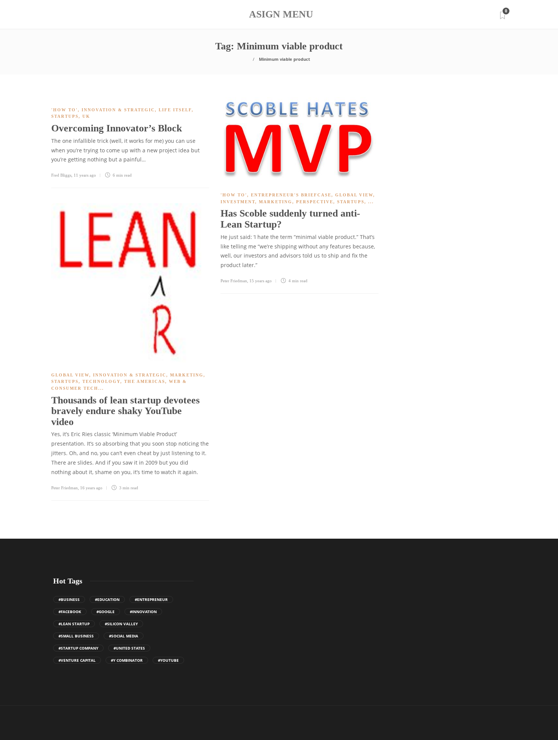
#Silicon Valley (121, 623)
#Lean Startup (74, 623)
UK (86, 116)
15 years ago (260, 280)
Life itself (175, 110)
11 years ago (85, 175)
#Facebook (69, 611)
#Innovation (143, 611)
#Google (105, 611)
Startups (65, 116)
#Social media (123, 636)
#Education (107, 599)
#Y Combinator (127, 660)
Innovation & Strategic (118, 110)
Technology (101, 381)
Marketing (275, 201)
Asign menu (281, 14)
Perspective (314, 201)
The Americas (144, 381)
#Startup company (78, 648)
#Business (69, 599)
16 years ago (91, 487)
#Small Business (76, 636)
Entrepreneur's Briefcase (291, 195)
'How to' (64, 110)
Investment (238, 201)
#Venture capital (77, 660)
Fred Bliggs (61, 175)
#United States (129, 648)
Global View (354, 195)
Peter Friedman (234, 280)
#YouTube (168, 660)
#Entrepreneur (151, 599)
